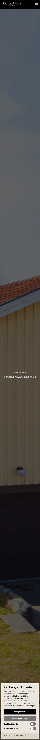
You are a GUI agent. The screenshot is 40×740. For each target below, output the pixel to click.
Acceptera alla (20, 712)
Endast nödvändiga (20, 718)
